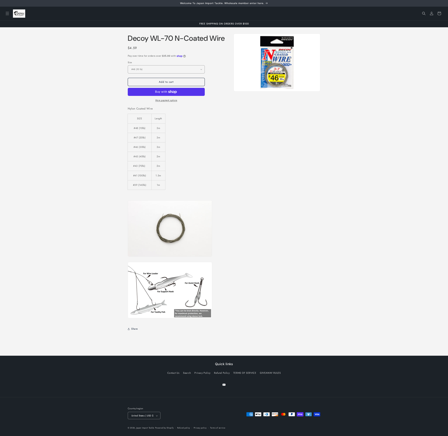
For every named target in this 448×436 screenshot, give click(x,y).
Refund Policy (222, 372)
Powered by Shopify (164, 428)
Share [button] (134, 328)
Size (130, 62)
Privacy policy (200, 427)
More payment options (166, 100)
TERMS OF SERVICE (244, 372)
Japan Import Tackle (145, 428)
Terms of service (217, 427)
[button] (7, 13)
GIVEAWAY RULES (270, 372)
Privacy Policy (202, 372)
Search (187, 372)
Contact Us (173, 372)
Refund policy (183, 427)
